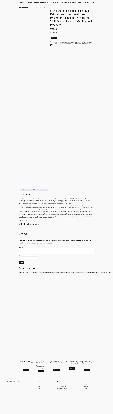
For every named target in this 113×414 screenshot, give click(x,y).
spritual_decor (68, 43)
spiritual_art (62, 43)
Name (20, 255)
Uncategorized (25, 7)
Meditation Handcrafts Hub (41, 2)
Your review (22, 247)
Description (23, 189)
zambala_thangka (72, 44)
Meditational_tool (90, 42)
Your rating (22, 245)
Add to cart (54, 37)
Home (20, 7)
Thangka (72, 43)
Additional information (33, 189)
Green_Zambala (78, 42)
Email (20, 257)
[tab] (23, 190)
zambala (66, 44)
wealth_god (62, 44)
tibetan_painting (78, 43)
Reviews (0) (44, 189)
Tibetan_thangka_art (86, 43)
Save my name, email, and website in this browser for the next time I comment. (38, 260)
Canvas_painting (71, 42)
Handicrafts (84, 42)
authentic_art (65, 42)
